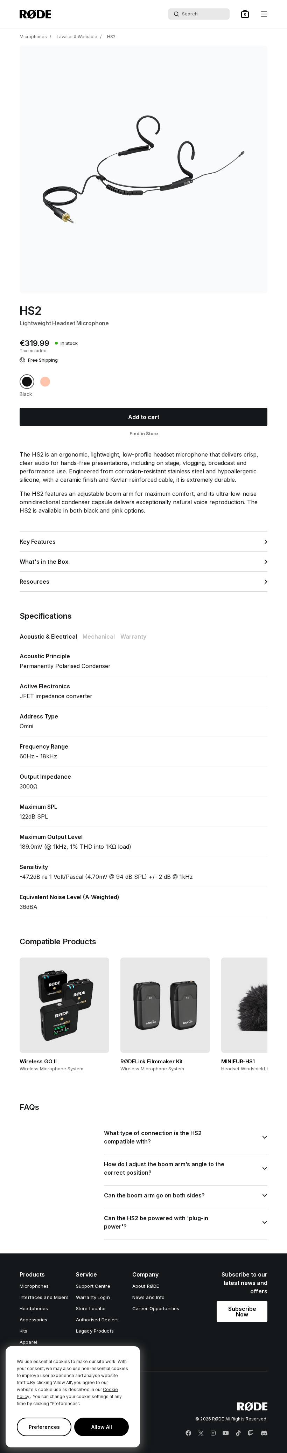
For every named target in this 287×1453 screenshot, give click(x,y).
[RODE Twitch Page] (250, 1433)
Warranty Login (93, 1297)
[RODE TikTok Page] (238, 1433)
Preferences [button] (44, 1427)
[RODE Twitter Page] (201, 1433)
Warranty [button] (133, 636)
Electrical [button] (48, 636)
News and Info (148, 1297)
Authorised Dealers (97, 1319)
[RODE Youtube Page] (226, 1433)
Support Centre (93, 1286)
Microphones (33, 36)
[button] (245, 14)
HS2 (111, 36)
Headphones (34, 1308)
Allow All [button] (101, 1427)
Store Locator (91, 1308)
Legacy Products (95, 1331)
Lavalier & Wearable (77, 36)
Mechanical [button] (99, 636)
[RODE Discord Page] (263, 1433)
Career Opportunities (156, 1308)
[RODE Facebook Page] (188, 1433)
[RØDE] (35, 14)
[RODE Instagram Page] (213, 1433)
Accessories (33, 1319)
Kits (24, 1331)
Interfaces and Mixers (44, 1297)
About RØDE (145, 1286)
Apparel (28, 1342)
